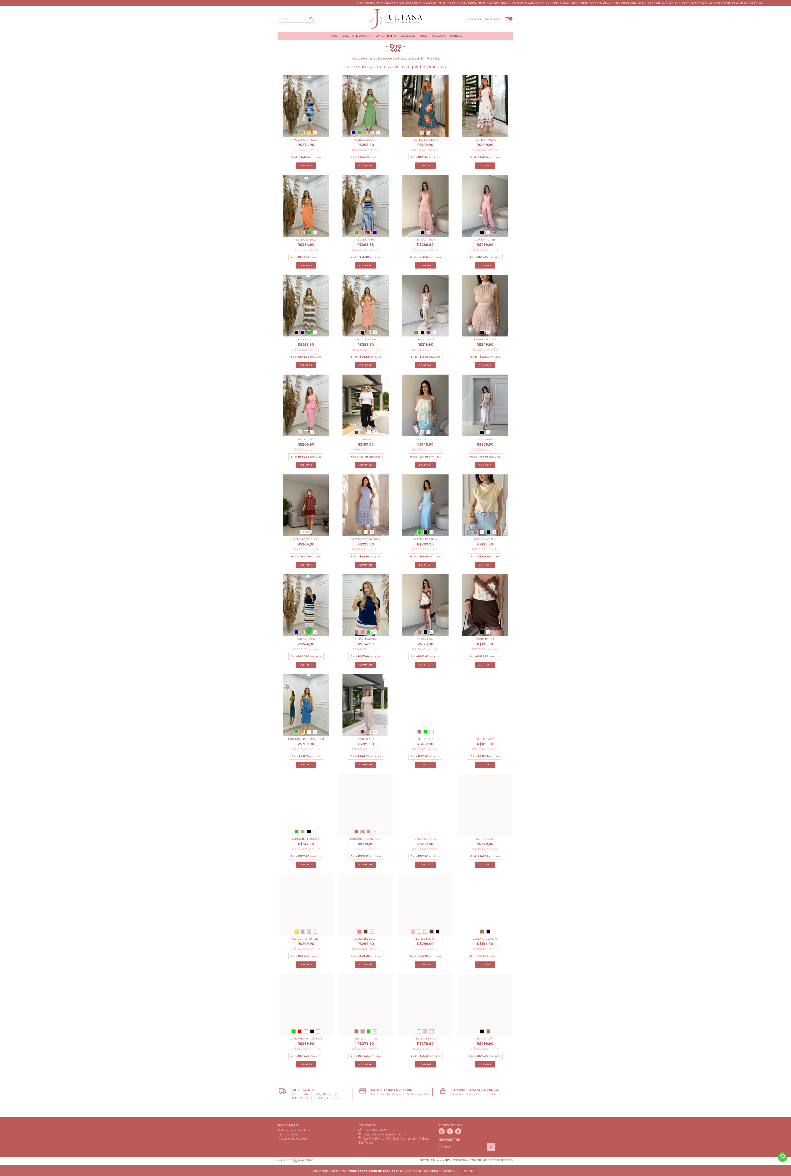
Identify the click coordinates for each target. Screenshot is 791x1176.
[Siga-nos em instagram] (442, 1131)
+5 (372, 931)
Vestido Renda (425, 239)
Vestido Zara (305, 339)
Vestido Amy (485, 738)
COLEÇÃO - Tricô (414, 35)
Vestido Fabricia (425, 539)
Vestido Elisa (485, 838)
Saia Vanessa (306, 639)
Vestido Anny (365, 239)
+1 (378, 132)
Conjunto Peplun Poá (306, 1038)
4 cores (305, 532)
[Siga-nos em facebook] (450, 1131)
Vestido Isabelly (306, 239)
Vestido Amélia (485, 139)
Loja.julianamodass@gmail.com (385, 1134)
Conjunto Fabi (485, 239)
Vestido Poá (425, 339)
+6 (312, 432)
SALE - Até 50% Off (356, 35)
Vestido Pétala (425, 1038)
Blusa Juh (366, 439)
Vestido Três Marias (365, 539)
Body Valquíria (485, 539)
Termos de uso (288, 1134)
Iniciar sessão (492, 19)
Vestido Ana (365, 738)
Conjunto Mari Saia (306, 838)
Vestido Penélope (425, 139)
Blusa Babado (425, 439)
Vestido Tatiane (366, 1038)
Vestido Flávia (485, 1038)
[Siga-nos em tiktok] (458, 1131)
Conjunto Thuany (306, 539)
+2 (315, 132)
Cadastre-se (474, 19)
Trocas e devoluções (292, 1138)
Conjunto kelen (365, 938)
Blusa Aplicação (485, 938)
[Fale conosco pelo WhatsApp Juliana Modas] (782, 1157)
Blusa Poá (425, 639)
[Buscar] (311, 19)
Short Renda (485, 639)
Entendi (469, 1170)
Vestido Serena (366, 339)
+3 (488, 232)
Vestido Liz (425, 738)
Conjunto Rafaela (305, 938)
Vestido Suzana (485, 339)
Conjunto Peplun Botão (306, 738)
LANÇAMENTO (386, 35)
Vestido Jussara (365, 139)
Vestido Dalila (425, 838)
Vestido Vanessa (306, 139)
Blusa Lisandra (366, 639)
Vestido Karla (485, 439)
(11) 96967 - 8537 (375, 1130)
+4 (428, 232)
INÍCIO (333, 35)
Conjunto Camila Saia (365, 838)
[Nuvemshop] (296, 1161)
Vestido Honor (425, 938)
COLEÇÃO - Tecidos (447, 35)
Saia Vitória (306, 439)
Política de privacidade (294, 1130)
